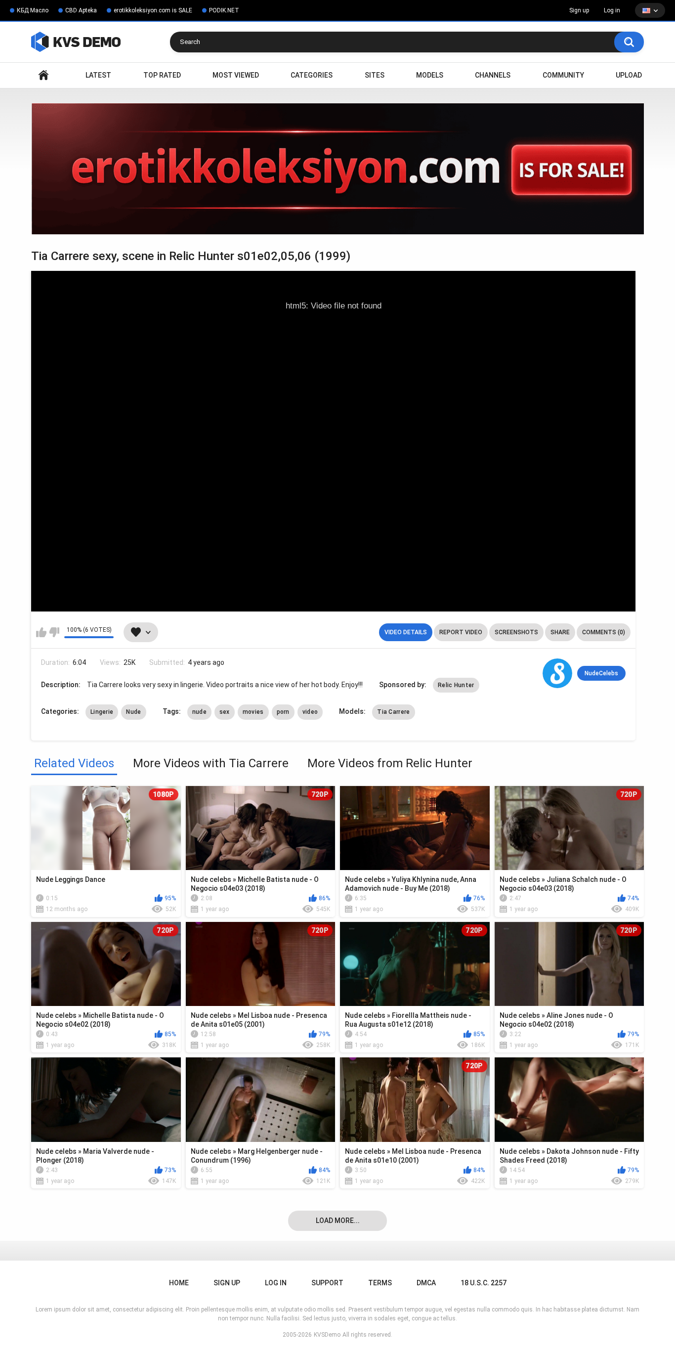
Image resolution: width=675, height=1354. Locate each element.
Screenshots (516, 632)
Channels (492, 75)
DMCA (426, 1283)
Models (429, 75)
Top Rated (162, 75)
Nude (133, 711)
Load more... (338, 1220)
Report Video (460, 632)
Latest (98, 75)
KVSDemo (327, 1334)
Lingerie (101, 711)
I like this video (41, 632)
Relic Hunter (456, 685)
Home (43, 75)
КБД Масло (32, 10)
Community (563, 75)
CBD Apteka (81, 10)
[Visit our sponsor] (337, 168)
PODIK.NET (224, 10)
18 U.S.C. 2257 (483, 1283)
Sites (374, 75)
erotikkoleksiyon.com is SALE (153, 10)
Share (560, 632)
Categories (312, 75)
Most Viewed (235, 75)
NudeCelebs (601, 673)
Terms (380, 1283)
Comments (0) (603, 632)
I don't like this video (54, 632)
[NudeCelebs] (557, 673)
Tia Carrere (393, 711)
